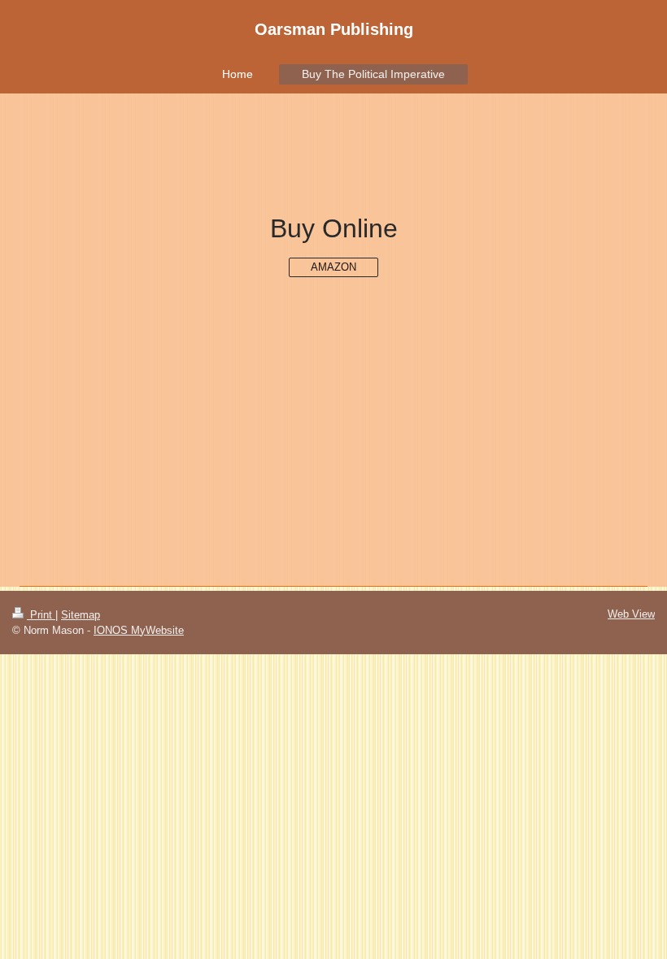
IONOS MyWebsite (139, 630)
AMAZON (333, 267)
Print (41, 615)
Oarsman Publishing (334, 29)
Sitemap (80, 615)
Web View (631, 614)
